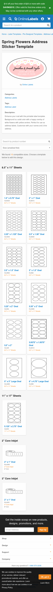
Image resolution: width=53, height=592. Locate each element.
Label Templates (14, 34)
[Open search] (48, 25)
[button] (4, 19)
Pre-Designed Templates (32, 34)
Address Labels (11, 97)
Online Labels (27, 84)
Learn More (44, 583)
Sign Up (43, 529)
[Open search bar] (10, 19)
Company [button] (6, 559)
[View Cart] (48, 19)
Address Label (10, 107)
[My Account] (42, 19)
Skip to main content (9, 9)
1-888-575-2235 (35, 565)
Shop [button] (4, 538)
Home (4, 34)
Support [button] (5, 552)
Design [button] (5, 545)
